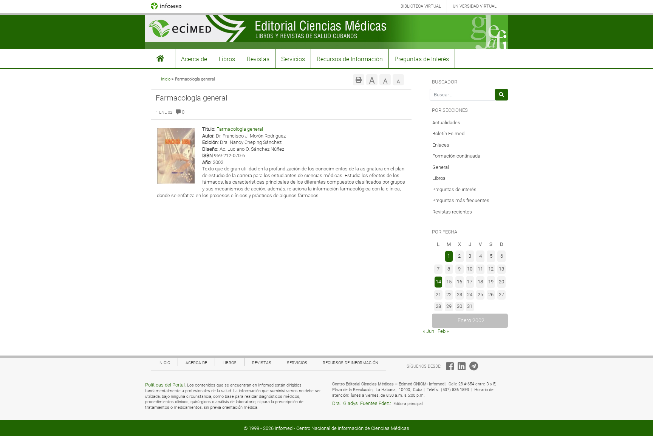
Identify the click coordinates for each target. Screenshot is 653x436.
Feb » (443, 331)
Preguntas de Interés (422, 59)
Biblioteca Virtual (421, 6)
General (440, 167)
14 (438, 281)
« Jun (428, 331)
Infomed (283, 428)
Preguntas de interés (454, 189)
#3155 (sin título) (160, 58)
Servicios (293, 59)
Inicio (165, 79)
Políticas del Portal (165, 385)
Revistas (258, 59)
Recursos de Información (350, 59)
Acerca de (194, 59)
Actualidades (446, 122)
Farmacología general (240, 129)
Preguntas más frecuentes (460, 200)
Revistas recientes (452, 212)
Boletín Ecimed (448, 133)
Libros (227, 59)
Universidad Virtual (475, 6)
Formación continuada (456, 156)
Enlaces (440, 145)
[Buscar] (501, 94)
